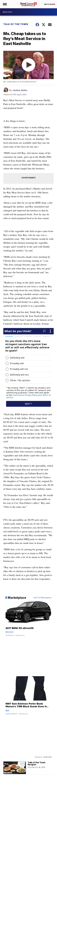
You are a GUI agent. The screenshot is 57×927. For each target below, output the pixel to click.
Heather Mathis (20, 90)
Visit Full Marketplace (42, 598)
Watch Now (49, 4)
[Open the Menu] (4, 4)
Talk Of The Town (15, 24)
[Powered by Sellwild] (47, 757)
